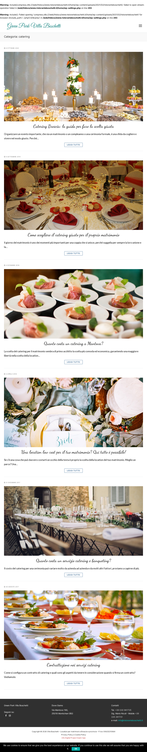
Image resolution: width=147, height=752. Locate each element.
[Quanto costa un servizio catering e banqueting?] (73, 521)
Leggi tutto (73, 145)
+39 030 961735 (123, 710)
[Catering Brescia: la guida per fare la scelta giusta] (73, 86)
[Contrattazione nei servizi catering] (73, 625)
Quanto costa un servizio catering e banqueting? (73, 560)
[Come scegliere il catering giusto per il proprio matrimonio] (73, 195)
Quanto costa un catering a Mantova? (73, 343)
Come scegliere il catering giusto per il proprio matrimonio (73, 234)
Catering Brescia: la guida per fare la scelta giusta (73, 126)
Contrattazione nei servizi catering (73, 664)
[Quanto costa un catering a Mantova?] (73, 304)
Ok (76, 749)
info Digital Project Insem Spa (73, 738)
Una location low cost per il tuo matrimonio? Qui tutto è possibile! (73, 452)
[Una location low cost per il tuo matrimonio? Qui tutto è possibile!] (73, 412)
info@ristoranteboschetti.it (130, 720)
